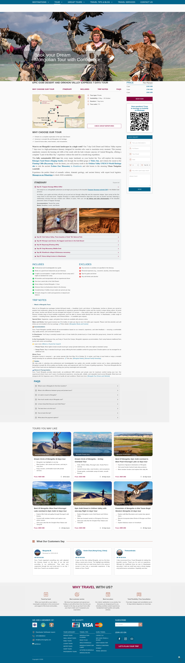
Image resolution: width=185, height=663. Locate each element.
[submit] (140, 624)
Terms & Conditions (102, 645)
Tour (57, 2)
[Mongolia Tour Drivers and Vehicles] (98, 376)
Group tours (75, 2)
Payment (98, 648)
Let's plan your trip (129, 646)
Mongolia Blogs (85, 652)
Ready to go (84, 640)
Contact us (146, 2)
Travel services (101, 651)
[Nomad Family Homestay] (93, 358)
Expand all (116, 182)
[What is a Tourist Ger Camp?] (51, 344)
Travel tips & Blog (100, 2)
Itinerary (67, 89)
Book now (139, 99)
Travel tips (84, 632)
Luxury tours (68, 643)
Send (139, 189)
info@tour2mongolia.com (43, 640)
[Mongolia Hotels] (78, 358)
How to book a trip (102, 642)
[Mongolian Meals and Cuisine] (78, 324)
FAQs (118, 89)
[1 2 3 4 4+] (134, 165)
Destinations (39, 2)
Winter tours (67, 646)
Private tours (67, 635)
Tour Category (69, 632)
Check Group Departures (104, 126)
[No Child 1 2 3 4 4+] (145, 165)
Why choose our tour (43, 89)
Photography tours (70, 651)
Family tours (67, 641)
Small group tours (69, 638)
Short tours (67, 649)
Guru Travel (100, 632)
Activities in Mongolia (87, 650)
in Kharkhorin (66, 166)
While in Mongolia (85, 642)
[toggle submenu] (48, 2)
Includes (84, 89)
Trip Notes (103, 89)
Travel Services (126, 2)
